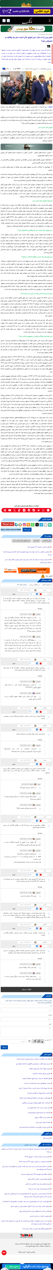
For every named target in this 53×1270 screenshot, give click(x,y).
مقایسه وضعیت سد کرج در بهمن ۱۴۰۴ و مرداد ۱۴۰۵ (34, 1162)
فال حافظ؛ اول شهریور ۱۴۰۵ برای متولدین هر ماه (35, 1174)
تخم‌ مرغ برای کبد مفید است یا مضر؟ (39, 1189)
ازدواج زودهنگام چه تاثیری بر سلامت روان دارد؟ (36, 1229)
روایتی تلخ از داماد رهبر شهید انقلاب (40, 1069)
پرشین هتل (46, 1138)
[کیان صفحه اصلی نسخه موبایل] (26, 1266)
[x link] (14, 510)
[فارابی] (26, 29)
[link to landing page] (27, 20)
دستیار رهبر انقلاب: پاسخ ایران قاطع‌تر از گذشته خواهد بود (33, 1064)
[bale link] (33, 510)
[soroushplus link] (28, 510)
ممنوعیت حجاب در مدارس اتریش (40, 1216)
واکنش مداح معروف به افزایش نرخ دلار (39, 1093)
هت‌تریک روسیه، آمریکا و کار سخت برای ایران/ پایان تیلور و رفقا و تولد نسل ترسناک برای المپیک (28, 561)
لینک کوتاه (9, 524)
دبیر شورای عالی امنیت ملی (21, 541)
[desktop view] (8, 20)
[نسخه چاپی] (50, 525)
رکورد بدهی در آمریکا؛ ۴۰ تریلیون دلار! (39, 547)
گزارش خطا (49, 576)
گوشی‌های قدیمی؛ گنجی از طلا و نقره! (39, 1179)
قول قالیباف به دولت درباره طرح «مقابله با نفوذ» (36, 1079)
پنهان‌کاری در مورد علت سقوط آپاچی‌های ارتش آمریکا (35, 1098)
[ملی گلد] (26, 3)
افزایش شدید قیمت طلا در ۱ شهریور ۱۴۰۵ (37, 1157)
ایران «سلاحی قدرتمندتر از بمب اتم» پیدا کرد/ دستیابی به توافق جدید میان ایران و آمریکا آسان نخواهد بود (27, 1168)
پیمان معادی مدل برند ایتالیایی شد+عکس (37, 1184)
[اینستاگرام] (24, 524)
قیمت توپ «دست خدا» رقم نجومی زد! (39, 1108)
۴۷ (7, 69)
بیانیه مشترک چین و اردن (43, 1122)
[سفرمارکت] (26, 571)
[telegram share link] (41, 525)
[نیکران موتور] (26, 147)
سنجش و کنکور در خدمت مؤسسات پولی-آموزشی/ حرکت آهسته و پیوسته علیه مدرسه (27, 553)
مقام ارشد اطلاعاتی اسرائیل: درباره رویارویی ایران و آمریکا (34, 1059)
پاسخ (14, 594)
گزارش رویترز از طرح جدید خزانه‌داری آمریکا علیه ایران (35, 1127)
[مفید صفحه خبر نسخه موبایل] (26, 11)
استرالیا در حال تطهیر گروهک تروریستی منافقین (36, 1103)
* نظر (50, 1024)
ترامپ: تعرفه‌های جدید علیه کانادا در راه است (37, 1083)
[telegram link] (38, 510)
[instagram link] (24, 510)
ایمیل (50, 1015)
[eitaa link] (19, 510)
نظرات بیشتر (26, 989)
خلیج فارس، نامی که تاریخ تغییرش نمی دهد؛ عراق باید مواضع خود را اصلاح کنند (26, 1201)
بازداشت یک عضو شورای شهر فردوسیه (39, 1113)
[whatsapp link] (43, 510)
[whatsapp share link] (33, 525)
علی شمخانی (47, 541)
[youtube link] (9, 510)
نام (51, 1006)
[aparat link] (4, 510)
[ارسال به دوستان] (45, 525)
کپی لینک (27, 529)
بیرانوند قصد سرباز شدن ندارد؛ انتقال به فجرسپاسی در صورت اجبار (30, 1206)
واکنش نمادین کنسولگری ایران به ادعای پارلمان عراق (34, 1211)
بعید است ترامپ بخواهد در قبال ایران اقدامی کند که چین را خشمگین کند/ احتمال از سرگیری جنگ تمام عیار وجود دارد (26, 1222)
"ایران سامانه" (22, 1252)
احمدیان (36, 541)
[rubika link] (48, 510)
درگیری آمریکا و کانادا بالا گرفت (41, 1074)
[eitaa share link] (28, 525)
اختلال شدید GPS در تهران (43, 1117)
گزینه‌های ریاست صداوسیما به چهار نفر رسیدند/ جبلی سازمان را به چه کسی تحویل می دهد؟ (26, 1150)
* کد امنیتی (48, 1040)
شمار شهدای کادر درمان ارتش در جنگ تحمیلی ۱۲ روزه (35, 1088)
